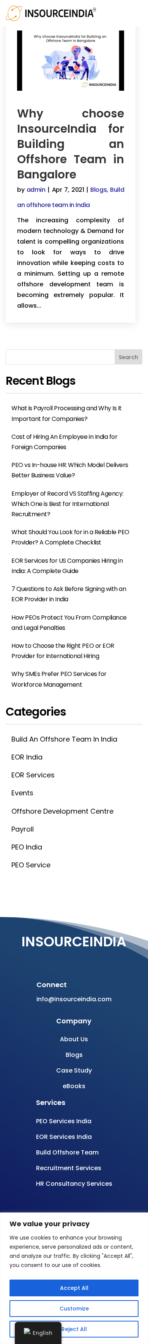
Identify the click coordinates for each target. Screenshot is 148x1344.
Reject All (74, 1329)
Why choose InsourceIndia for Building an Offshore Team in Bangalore (70, 144)
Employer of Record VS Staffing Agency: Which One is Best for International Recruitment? (67, 504)
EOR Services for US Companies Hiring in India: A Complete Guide (67, 565)
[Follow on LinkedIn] (102, 958)
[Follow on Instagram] (72, 958)
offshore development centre (62, 811)
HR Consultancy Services (74, 1183)
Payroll (22, 829)
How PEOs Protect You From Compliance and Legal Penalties (69, 622)
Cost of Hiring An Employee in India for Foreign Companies (64, 441)
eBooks (74, 1086)
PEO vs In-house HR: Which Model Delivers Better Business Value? (69, 470)
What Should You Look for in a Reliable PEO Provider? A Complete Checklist (70, 537)
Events (22, 793)
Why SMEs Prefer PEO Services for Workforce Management (59, 679)
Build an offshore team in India (64, 739)
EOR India (27, 757)
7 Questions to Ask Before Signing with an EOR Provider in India (68, 594)
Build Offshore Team (67, 1152)
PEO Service (30, 865)
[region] (74, 1278)
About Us (74, 1039)
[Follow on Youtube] (57, 958)
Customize (74, 1308)
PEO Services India (63, 1121)
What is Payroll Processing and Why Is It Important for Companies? (66, 413)
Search (128, 357)
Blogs (98, 189)
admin (36, 189)
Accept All (74, 1288)
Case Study (74, 1070)
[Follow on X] (87, 958)
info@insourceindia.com (74, 999)
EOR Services (33, 775)
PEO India (26, 847)
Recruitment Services (68, 1168)
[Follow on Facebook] (42, 958)
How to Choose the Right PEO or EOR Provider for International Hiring (62, 650)
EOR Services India (64, 1136)
